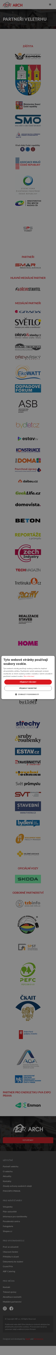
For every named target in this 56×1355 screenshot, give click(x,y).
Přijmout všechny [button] (28, 682)
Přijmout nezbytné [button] (28, 688)
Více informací (29, 676)
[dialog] (28, 677)
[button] (28, 694)
